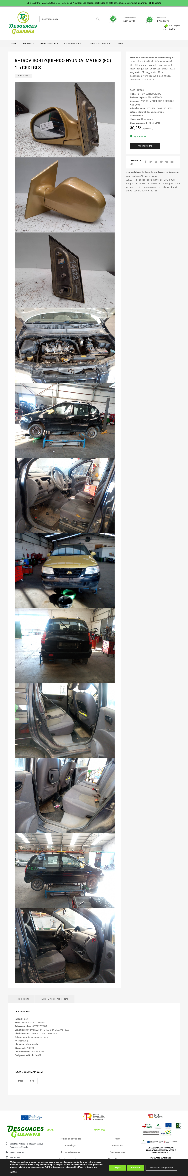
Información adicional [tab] (55, 999)
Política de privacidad (70, 1138)
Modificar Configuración (161, 1167)
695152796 (129, 21)
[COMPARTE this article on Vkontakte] (166, 162)
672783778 (163, 21)
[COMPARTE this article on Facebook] (145, 162)
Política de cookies (70, 1152)
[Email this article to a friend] (171, 162)
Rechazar (135, 1167)
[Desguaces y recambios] (20, 23)
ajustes (13, 1171)
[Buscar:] (70, 19)
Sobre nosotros (49, 43)
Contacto (121, 43)
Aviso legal (70, 1145)
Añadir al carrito (145, 146)
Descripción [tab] (21, 999)
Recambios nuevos (73, 43)
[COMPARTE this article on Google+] (156, 162)
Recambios (28, 43)
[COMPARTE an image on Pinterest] (161, 162)
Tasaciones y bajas (99, 43)
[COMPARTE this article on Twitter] (150, 162)
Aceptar (117, 1167)
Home (14, 43)
